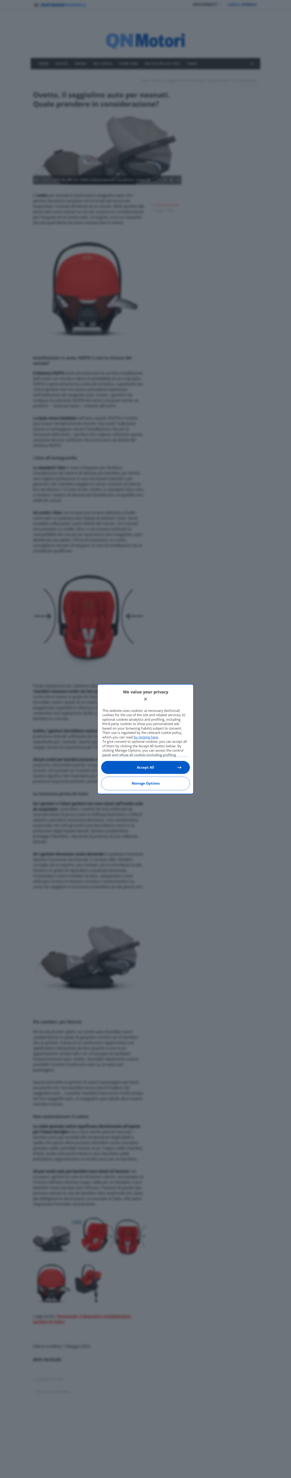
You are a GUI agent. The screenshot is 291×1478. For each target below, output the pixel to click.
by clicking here (146, 737)
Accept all (145, 767)
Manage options (146, 783)
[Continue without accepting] (145, 699)
